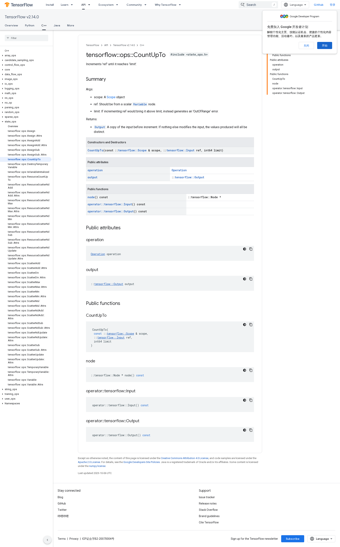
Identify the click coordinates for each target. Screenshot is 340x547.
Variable (140, 104)
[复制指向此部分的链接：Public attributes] (124, 228)
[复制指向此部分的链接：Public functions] (124, 303)
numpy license (97, 466)
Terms (62, 538)
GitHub (318, 4)
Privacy (74, 538)
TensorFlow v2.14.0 (22, 17)
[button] (25, 55)
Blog (60, 497)
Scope (111, 97)
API (83, 4)
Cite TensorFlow (209, 522)
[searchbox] (26, 38)
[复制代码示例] (251, 249)
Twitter (62, 509)
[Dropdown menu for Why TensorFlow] (181, 4)
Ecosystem (106, 4)
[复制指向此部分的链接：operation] (108, 240)
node (91, 197)
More (70, 25)
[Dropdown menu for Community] (146, 4)
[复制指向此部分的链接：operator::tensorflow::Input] (139, 391)
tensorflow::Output (189, 177)
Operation (179, 170)
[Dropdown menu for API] (90, 4)
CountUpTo (95, 150)
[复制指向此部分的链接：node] (99, 361)
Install (50, 4)
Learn (64, 4)
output (92, 177)
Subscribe (292, 539)
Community (134, 4)
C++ (44, 25)
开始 (324, 45)
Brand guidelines (209, 516)
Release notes (208, 503)
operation (95, 170)
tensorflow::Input (180, 150)
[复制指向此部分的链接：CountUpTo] (110, 315)
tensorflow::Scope (132, 150)
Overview (11, 25)
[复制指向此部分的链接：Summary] (110, 79)
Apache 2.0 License (89, 462)
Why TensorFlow (165, 4)
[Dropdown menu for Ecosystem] (118, 4)
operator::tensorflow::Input (110, 204)
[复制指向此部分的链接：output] (102, 270)
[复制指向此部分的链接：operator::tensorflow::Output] (143, 421)
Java (57, 25)
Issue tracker (207, 497)
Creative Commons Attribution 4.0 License (184, 458)
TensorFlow (92, 45)
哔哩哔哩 (63, 516)
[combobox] (258, 4)
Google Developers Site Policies (141, 462)
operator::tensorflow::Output (111, 211)
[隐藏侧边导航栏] (47, 540)
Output (100, 127)
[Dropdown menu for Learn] (73, 4)
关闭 (306, 45)
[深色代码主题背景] (244, 249)
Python (29, 25)
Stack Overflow (208, 509)
